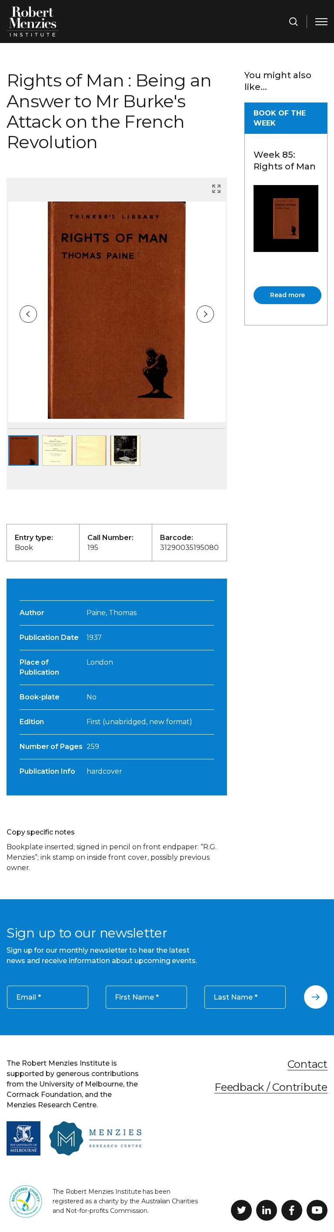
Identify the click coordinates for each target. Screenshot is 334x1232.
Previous (28, 314)
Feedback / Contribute (270, 1087)
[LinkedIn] (266, 1210)
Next (205, 314)
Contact (307, 1064)
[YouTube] (317, 1210)
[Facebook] (291, 1210)
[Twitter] (241, 1210)
